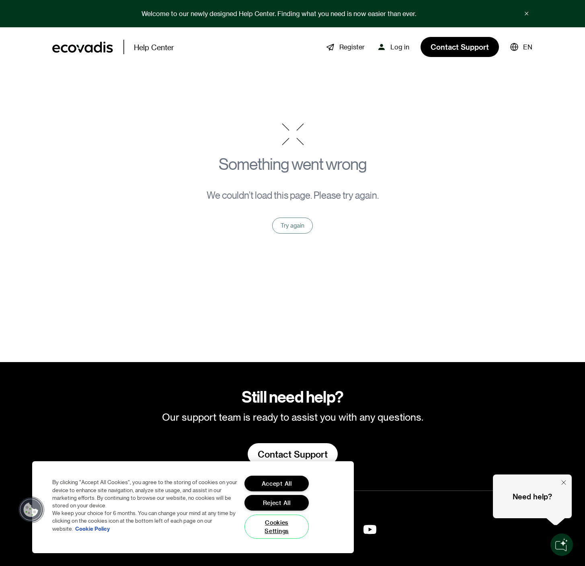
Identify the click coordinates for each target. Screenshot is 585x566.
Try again (292, 225)
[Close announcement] (526, 13)
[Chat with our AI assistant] (561, 544)
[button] (521, 47)
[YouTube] (369, 529)
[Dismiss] (563, 482)
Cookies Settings (277, 526)
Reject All (277, 502)
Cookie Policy (92, 528)
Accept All (277, 483)
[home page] (82, 47)
